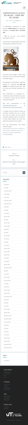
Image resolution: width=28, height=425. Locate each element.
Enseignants (7, 387)
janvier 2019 (7, 251)
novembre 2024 (7, 200)
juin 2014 (6, 328)
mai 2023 (6, 210)
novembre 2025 (7, 191)
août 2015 (6, 299)
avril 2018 (6, 258)
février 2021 (7, 235)
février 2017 (7, 277)
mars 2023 (6, 213)
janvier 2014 (7, 341)
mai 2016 (6, 283)
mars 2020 (6, 239)
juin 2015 (6, 303)
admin (20, 20)
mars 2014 (6, 335)
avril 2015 (6, 306)
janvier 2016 (7, 293)
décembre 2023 (7, 203)
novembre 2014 (7, 319)
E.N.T (5, 375)
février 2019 (7, 248)
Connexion (6, 360)
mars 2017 (6, 274)
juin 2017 (6, 271)
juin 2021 (6, 232)
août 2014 (6, 325)
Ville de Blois (7, 389)
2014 (5, 147)
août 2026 (6, 184)
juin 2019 (6, 242)
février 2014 (7, 338)
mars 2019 (6, 245)
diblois (9, 147)
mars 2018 (6, 261)
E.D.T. (5, 377)
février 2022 (7, 223)
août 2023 (6, 207)
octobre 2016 (7, 280)
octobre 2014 (7, 322)
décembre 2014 (7, 315)
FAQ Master (7, 399)
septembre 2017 (8, 267)
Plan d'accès (7, 384)
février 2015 (7, 309)
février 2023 (7, 216)
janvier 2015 (7, 312)
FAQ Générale (7, 396)
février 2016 (7, 290)
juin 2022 (6, 219)
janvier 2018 (7, 264)
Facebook (6, 406)
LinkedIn (6, 408)
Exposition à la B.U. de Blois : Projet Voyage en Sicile (14, 162)
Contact (6, 386)
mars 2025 (6, 197)
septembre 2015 (8, 296)
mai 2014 (6, 331)
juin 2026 (6, 187)
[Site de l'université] (14, 414)
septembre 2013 (8, 347)
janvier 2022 (7, 226)
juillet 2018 (6, 255)
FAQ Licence (7, 398)
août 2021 (6, 229)
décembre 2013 (7, 344)
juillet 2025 (6, 194)
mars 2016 (6, 287)
